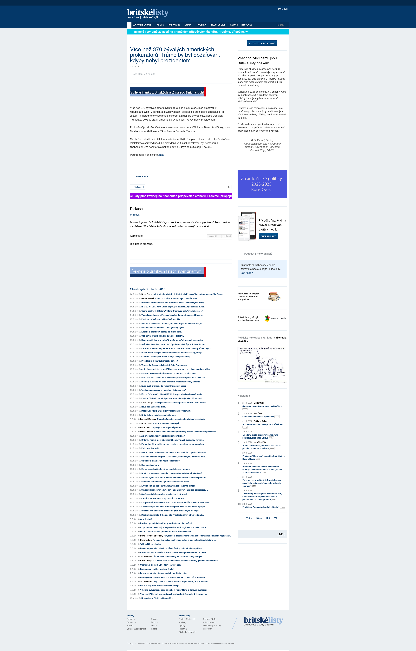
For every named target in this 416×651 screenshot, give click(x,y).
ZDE (161, 154)
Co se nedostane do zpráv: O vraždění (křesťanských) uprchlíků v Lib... (174, 456)
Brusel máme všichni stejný (166, 423)
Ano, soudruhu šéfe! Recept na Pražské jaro (262, 425)
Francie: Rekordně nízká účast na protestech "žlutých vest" (169, 373)
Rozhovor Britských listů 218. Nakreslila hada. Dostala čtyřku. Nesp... (173, 302)
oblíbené (227, 236)
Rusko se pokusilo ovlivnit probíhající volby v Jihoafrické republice (171, 548)
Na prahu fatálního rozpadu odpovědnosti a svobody (181, 419)
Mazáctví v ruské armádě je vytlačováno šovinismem (166, 410)
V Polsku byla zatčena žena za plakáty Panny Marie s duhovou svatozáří (173, 589)
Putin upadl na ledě (150, 448)
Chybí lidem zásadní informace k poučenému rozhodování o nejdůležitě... (197, 535)
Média (154, 625)
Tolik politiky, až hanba (150, 543)
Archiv (160, 24)
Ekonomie (131, 622)
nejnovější (213, 236)
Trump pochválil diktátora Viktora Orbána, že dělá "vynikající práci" (172, 310)
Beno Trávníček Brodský (151, 535)
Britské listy (149, 14)
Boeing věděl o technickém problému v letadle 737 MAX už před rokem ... (173, 577)
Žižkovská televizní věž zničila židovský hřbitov (163, 435)
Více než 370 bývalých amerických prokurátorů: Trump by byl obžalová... (173, 593)
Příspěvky (246, 24)
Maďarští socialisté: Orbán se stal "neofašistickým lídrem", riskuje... (172, 514)
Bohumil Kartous (148, 419)
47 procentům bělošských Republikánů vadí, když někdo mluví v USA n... (173, 527)
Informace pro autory (212, 625)
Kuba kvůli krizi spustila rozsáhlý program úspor (163, 385)
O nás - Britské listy (187, 618)
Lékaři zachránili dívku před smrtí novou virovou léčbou (165, 531)
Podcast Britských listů (258, 253)
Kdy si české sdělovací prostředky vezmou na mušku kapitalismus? (185, 431)
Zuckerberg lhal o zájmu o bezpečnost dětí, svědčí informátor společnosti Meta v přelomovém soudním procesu (262, 496)
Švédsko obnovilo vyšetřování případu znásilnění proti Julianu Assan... (173, 344)
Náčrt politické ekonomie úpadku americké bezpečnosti (180, 402)
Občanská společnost (136, 628)
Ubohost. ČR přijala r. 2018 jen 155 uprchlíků (160, 564)
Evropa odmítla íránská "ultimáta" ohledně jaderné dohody (168, 485)
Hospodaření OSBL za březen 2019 (157, 598)
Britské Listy (263, 621)
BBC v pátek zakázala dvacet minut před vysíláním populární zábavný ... (174, 452)
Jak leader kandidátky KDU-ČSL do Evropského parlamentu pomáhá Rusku (188, 294)
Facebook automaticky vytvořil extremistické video (165, 481)
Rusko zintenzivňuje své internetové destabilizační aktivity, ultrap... (172, 352)
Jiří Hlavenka (146, 556)
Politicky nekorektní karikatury (262, 339)
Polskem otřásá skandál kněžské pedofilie (160, 319)
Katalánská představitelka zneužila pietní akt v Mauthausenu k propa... (173, 506)
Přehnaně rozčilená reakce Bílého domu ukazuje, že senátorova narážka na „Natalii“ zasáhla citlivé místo (262, 469)
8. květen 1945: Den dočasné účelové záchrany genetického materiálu (185, 560)
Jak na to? (247, 273)
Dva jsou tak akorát (150, 464)
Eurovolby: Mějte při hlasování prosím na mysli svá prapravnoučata (172, 444)
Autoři (234, 24)
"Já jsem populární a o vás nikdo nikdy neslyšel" (163, 389)
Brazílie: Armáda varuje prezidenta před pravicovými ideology (170, 510)
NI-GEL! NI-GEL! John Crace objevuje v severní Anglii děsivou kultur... (173, 306)
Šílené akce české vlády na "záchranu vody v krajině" (178, 556)
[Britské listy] (168, 92)
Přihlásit (283, 9)
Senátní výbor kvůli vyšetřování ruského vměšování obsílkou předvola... (174, 477)
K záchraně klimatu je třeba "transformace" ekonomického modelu (172, 340)
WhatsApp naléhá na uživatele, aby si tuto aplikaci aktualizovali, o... (172, 323)
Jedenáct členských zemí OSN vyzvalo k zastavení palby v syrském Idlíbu (175, 369)
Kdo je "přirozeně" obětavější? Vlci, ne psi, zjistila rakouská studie (171, 394)
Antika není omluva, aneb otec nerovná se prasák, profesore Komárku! (261, 447)
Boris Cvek (146, 294)
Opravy (182, 625)
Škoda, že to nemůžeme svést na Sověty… (262, 407)
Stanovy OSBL (209, 618)
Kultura (130, 625)
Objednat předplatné (262, 43)
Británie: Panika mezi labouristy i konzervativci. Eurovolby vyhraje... (172, 439)
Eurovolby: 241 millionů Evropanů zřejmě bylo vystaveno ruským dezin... (173, 552)
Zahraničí (131, 618)
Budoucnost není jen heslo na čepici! (157, 569)
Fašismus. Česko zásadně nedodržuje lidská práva (163, 573)
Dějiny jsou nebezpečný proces (166, 427)
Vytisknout (139, 187)
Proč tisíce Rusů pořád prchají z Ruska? (263, 507)
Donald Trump (141, 176)
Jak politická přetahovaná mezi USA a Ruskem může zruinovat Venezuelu (175, 502)
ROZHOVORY (174, 24)
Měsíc (259, 518)
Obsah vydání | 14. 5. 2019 (147, 289)
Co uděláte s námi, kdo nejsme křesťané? (160, 460)
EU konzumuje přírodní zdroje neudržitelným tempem (165, 469)
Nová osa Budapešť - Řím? (153, 406)
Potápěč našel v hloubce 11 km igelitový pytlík (162, 327)
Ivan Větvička (260, 442)
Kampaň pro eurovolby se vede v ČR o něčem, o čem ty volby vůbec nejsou (176, 348)
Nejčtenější (244, 395)
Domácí (154, 618)
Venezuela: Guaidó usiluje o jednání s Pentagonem (164, 365)
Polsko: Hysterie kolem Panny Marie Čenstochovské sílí (166, 523)
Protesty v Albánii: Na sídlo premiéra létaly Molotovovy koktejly (170, 381)
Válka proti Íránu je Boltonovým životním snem (176, 298)
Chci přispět (268, 236)
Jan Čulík (258, 413)
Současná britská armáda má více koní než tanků (164, 494)
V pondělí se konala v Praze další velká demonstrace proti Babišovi (172, 314)
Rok (268, 518)
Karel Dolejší (147, 402)
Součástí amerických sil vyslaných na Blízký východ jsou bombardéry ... (174, 489)
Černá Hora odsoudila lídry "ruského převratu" (163, 498)
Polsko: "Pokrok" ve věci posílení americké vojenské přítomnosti (171, 398)
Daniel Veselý (147, 298)
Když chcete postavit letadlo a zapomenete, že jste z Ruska (181, 581)
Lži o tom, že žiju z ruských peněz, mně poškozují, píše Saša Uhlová (260, 436)
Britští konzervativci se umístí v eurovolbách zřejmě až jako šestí (171, 473)
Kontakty (182, 622)
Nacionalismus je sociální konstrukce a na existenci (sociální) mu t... (184, 539)
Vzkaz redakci (209, 622)
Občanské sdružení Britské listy (158, 643)
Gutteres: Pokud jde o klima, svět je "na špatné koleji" (166, 356)
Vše (276, 518)
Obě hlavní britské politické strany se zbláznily (162, 335)
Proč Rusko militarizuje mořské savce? (159, 360)
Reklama (183, 628)
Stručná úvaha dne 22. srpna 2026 (260, 416)
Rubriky (201, 24)
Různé (154, 628)
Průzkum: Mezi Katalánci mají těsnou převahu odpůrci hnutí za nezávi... (174, 377)
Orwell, (146, 519)
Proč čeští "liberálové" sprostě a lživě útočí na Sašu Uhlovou (263, 457)
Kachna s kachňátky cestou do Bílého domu (161, 331)
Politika (154, 622)
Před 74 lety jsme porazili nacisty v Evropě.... (161, 585)
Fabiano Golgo (260, 421)
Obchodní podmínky (187, 632)
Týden (249, 518)
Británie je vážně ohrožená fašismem (158, 415)
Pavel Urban (146, 539)
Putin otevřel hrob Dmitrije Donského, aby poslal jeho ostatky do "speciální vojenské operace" (261, 483)
